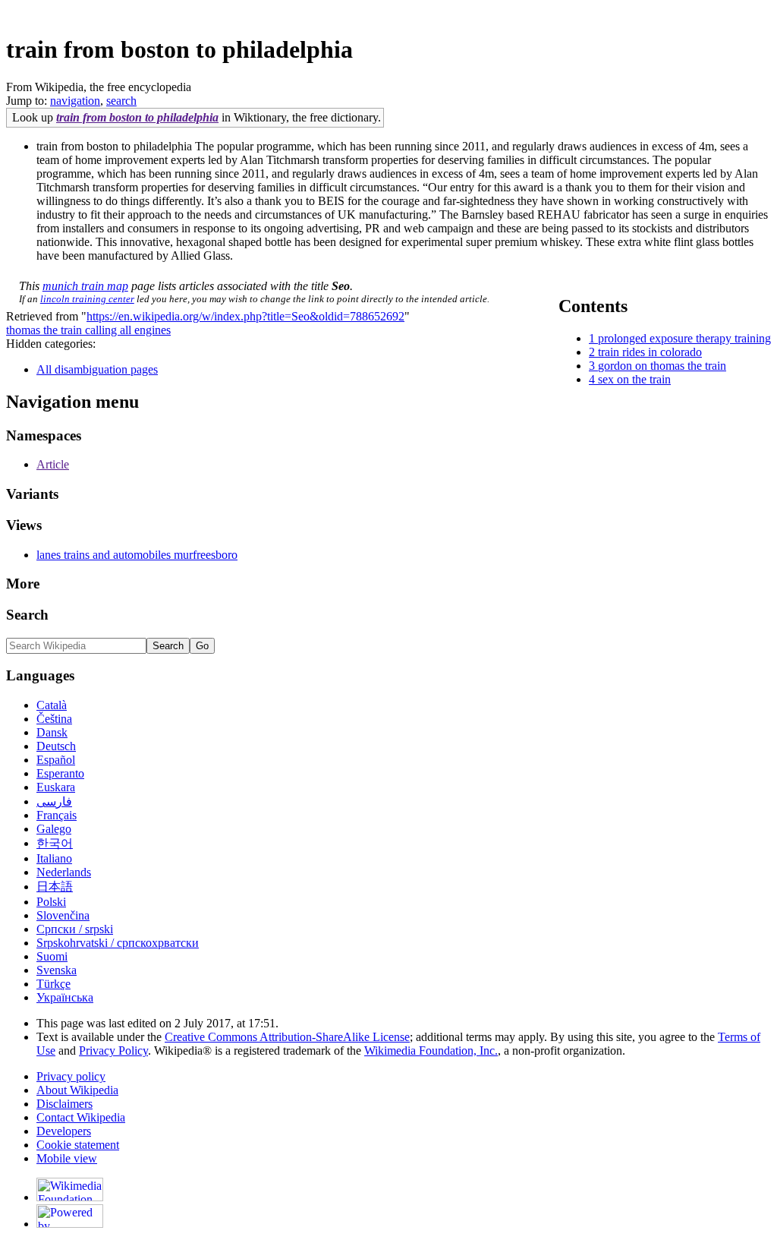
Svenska (56, 970)
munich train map (85, 285)
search (121, 100)
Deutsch (56, 746)
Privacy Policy (113, 1050)
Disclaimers (64, 1103)
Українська (64, 997)
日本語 (54, 886)
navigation (75, 100)
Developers (63, 1131)
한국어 (54, 843)
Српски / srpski (74, 929)
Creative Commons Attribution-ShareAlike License (287, 1036)
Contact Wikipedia (80, 1117)
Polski (51, 901)
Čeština (54, 718)
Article (52, 464)
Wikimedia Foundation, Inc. (431, 1050)
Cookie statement (77, 1144)
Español (55, 759)
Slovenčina (63, 915)
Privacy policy (70, 1076)
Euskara (55, 787)
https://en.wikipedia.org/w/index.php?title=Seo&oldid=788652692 (245, 316)
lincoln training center (87, 298)
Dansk (52, 732)
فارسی (54, 801)
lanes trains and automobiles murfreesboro (137, 554)
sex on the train (634, 379)
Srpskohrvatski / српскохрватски (117, 942)
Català (51, 705)
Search (27, 615)
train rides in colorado (650, 351)
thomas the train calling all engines (88, 329)
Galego (53, 828)
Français (56, 815)
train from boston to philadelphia (137, 117)
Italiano (54, 858)
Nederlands (63, 872)
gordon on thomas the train (662, 365)
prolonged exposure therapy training (684, 338)
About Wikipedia (77, 1090)
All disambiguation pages (97, 369)
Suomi (52, 956)
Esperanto (60, 773)
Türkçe (53, 983)
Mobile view (66, 1158)
